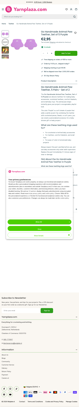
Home (4, 24)
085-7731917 (8, 340)
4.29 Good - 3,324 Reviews (43, 2)
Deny (39, 229)
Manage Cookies (71, 402)
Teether (11, 24)
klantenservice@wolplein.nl (12, 343)
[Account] (71, 9)
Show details (38, 236)
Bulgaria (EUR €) (32, 387)
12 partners (32, 191)
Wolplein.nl (11, 402)
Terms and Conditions (35, 402)
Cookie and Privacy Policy (54, 402)
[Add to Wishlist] (75, 32)
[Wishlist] (66, 9)
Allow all (39, 222)
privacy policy (37, 193)
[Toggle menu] (3, 9)
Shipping (52, 42)
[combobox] (39, 16)
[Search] (74, 16)
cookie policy (49, 193)
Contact (22, 402)
